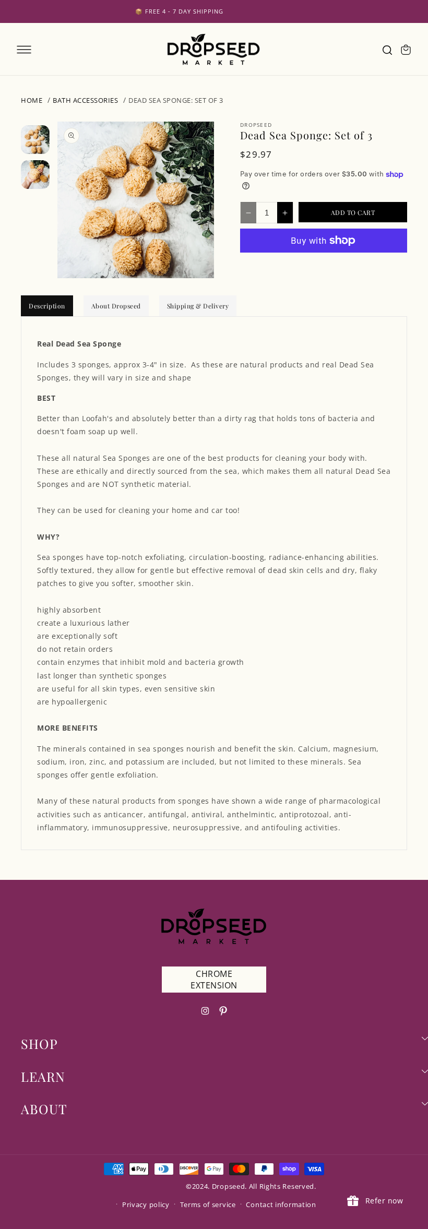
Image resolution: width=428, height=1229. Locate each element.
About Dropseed (116, 306)
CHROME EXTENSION (214, 979)
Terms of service (208, 1204)
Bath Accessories (85, 100)
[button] (24, 49)
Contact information (281, 1204)
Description (47, 306)
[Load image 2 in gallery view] (35, 174)
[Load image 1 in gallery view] (35, 139)
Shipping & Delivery (198, 306)
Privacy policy (146, 1204)
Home (31, 100)
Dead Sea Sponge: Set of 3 (175, 100)
